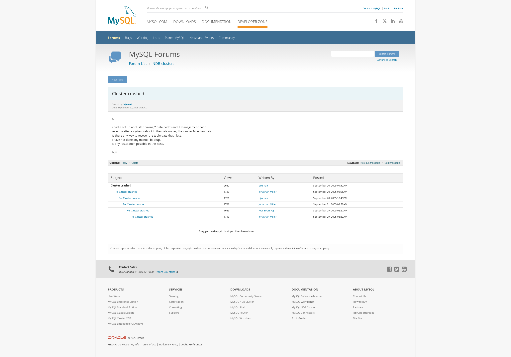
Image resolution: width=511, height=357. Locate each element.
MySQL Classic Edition (121, 312)
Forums (114, 38)
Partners (358, 307)
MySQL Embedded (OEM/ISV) (125, 323)
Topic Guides (299, 318)
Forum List (138, 63)
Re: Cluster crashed (126, 191)
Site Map (358, 318)
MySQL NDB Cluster (242, 301)
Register (398, 8)
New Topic (117, 79)
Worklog (142, 38)
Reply (124, 163)
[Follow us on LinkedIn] (391, 22)
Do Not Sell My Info (128, 344)
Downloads (184, 21)
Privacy (112, 344)
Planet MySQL (174, 38)
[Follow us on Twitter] (396, 270)
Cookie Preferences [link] (191, 344)
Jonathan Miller (267, 191)
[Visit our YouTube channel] (399, 22)
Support (174, 312)
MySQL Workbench (241, 318)
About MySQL (363, 289)
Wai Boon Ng (266, 210)
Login (387, 8)
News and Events (201, 38)
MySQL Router (239, 312)
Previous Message (370, 163)
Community (227, 38)
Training (173, 296)
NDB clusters (163, 63)
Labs (156, 38)
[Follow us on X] (383, 22)
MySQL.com (157, 21)
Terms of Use (149, 344)
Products (116, 289)
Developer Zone (252, 21)
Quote (135, 163)
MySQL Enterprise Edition (123, 301)
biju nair (263, 185)
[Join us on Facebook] (375, 22)
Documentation (217, 21)
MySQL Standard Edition (122, 307)
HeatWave (114, 296)
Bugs (128, 38)
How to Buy (360, 301)
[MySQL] (122, 16)
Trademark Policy (168, 344)
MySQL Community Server (246, 296)
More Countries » (167, 272)
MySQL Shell (237, 307)
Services (175, 289)
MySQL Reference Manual (307, 296)
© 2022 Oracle (136, 338)
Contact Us (359, 296)
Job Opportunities (363, 312)
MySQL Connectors (303, 312)
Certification (176, 301)
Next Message (392, 163)
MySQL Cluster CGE (119, 318)
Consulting (175, 307)
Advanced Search (387, 59)
